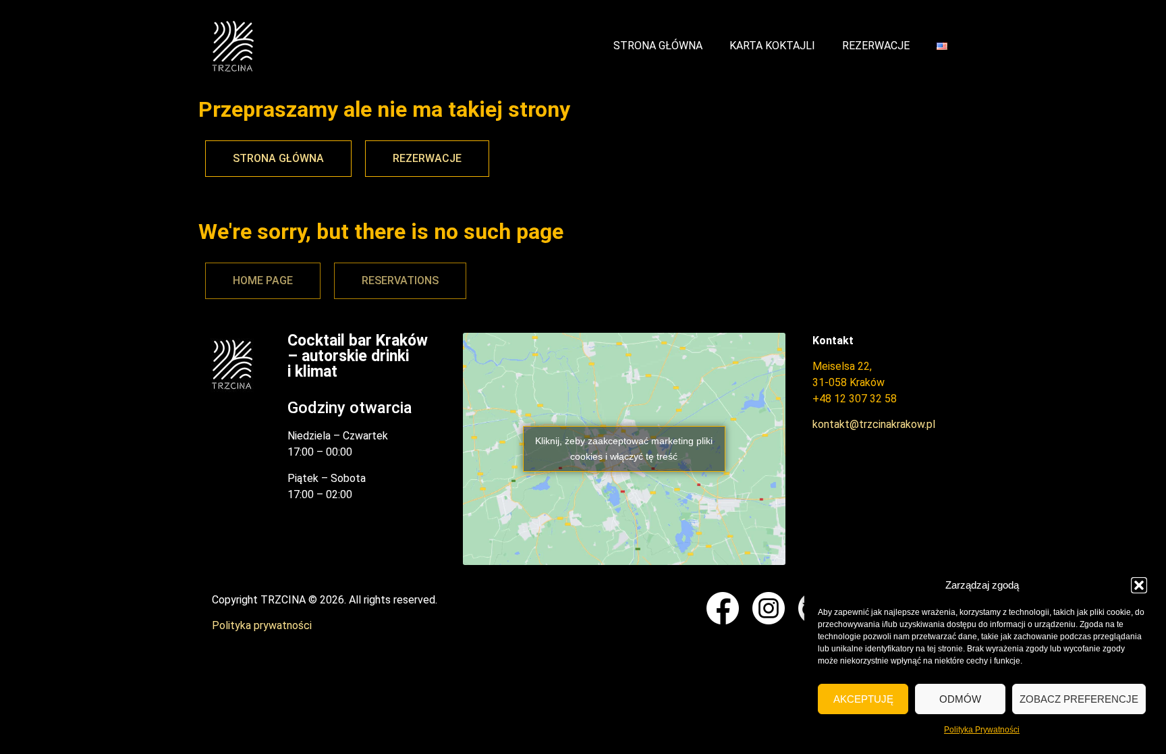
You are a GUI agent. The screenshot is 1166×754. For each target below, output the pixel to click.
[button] (1139, 585)
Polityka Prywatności (982, 729)
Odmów (960, 699)
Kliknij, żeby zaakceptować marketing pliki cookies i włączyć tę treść (624, 448)
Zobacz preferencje (1079, 699)
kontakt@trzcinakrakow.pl (873, 424)
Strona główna (657, 45)
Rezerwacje (876, 45)
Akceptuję (863, 699)
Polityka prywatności (262, 625)
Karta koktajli (772, 45)
